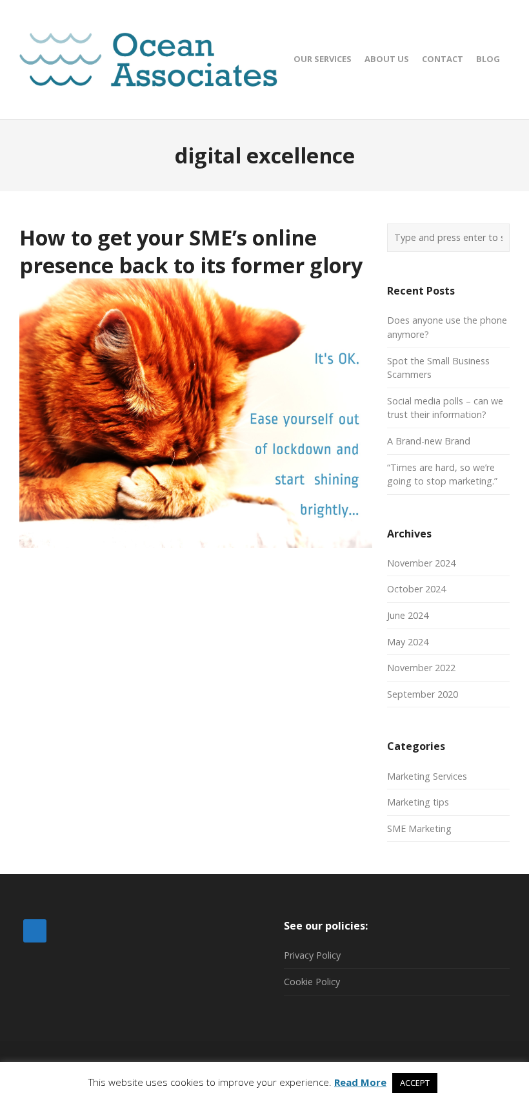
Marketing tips (418, 802)
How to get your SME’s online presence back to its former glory (191, 250)
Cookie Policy (312, 981)
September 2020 (422, 694)
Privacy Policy (312, 955)
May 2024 (407, 642)
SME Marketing (419, 828)
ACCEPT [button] (415, 1082)
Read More (360, 1082)
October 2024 (416, 589)
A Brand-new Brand (428, 441)
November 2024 (421, 563)
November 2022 (421, 667)
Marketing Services (427, 776)
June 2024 (407, 615)
